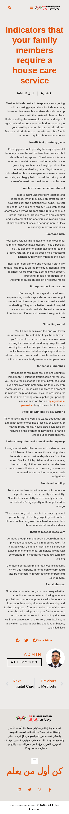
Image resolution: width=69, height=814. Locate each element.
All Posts (24, 662)
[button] (31, 7)
